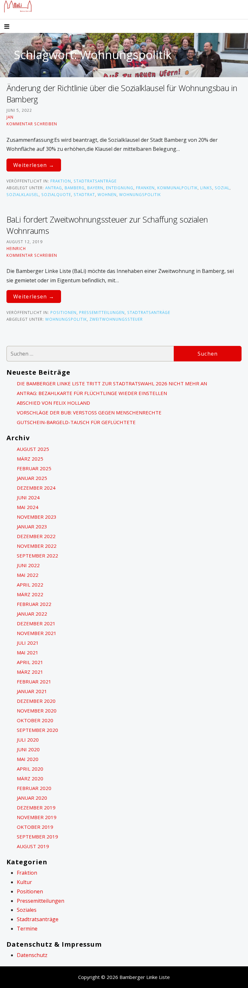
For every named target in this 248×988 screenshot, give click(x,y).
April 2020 (30, 768)
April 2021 (30, 662)
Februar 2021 (34, 681)
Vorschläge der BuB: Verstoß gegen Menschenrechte (89, 412)
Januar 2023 (32, 526)
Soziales (26, 909)
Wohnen (107, 194)
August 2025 (33, 449)
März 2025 (30, 458)
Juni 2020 (28, 749)
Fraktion (60, 180)
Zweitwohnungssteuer (116, 319)
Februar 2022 (34, 604)
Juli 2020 (28, 739)
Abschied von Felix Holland (53, 403)
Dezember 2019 (36, 807)
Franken (145, 187)
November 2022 (37, 546)
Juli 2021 (28, 643)
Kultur (24, 882)
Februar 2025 (34, 468)
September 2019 (37, 836)
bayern (95, 187)
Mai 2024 (27, 507)
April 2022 (30, 584)
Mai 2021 (27, 652)
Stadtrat (84, 194)
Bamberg (75, 187)
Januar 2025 (32, 478)
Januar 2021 (32, 691)
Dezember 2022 (36, 536)
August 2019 (33, 846)
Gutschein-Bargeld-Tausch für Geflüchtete (76, 422)
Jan (10, 117)
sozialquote (56, 194)
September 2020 (37, 730)
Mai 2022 (27, 575)
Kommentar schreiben (31, 123)
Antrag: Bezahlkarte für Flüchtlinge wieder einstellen (92, 393)
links (206, 187)
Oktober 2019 (35, 827)
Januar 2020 (32, 798)
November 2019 (37, 817)
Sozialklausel (22, 194)
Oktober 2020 (35, 720)
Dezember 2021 (36, 623)
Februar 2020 (34, 788)
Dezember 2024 (36, 487)
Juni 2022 (28, 565)
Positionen (63, 312)
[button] (12, 27)
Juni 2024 (28, 497)
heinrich (16, 248)
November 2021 (37, 633)
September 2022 (37, 555)
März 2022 (30, 594)
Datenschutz (32, 955)
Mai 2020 (27, 759)
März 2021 (30, 672)
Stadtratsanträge (95, 180)
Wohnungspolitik (140, 194)
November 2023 (37, 517)
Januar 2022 (32, 613)
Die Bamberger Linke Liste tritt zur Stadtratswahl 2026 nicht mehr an (112, 383)
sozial (222, 187)
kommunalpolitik (177, 187)
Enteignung (119, 187)
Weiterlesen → (33, 165)
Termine (27, 928)
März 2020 (30, 778)
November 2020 (37, 710)
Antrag (53, 187)
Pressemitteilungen (102, 312)
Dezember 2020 (36, 701)
